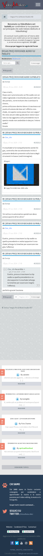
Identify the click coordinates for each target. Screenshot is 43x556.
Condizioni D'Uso (20, 527)
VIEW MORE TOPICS (21, 467)
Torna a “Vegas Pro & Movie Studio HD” (17, 308)
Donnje (7, 82)
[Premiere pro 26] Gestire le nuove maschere (23, 443)
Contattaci (32, 527)
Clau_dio (8, 137)
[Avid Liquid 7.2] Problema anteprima (22, 419)
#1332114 (37, 233)
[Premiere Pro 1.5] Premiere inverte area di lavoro (23, 394)
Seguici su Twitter (21, 512)
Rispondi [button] (8, 70)
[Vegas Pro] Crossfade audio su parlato (21, 77)
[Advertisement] (21, 336)
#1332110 (37, 87)
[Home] (4, 16)
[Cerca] (17, 63)
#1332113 (37, 209)
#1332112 (37, 142)
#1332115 (37, 263)
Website (9, 527)
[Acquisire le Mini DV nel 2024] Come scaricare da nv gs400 (23, 370)
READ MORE (21, 384)
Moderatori (16, 59)
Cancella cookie (10, 553)
